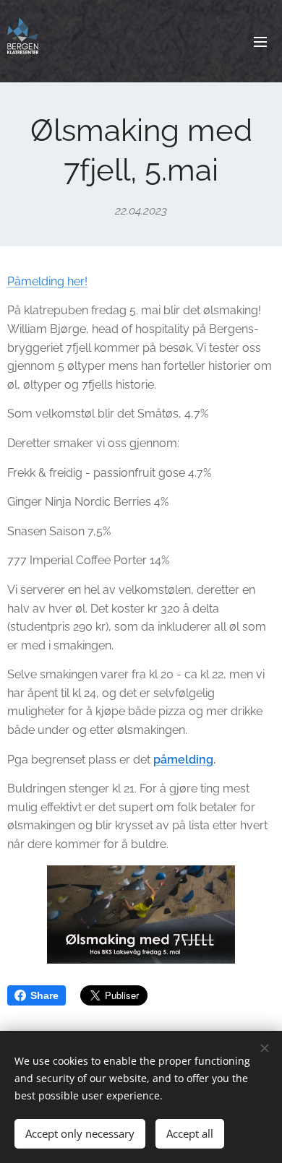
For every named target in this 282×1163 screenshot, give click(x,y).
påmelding (183, 759)
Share (44, 995)
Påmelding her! (47, 281)
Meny (260, 41)
